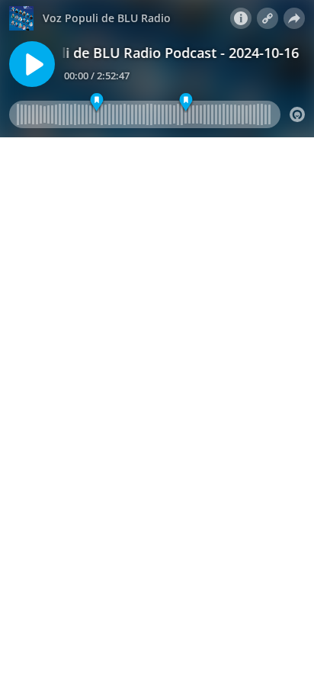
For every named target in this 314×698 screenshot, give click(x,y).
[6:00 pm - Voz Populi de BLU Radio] (185, 102)
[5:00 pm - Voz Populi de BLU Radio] (97, 102)
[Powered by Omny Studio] (297, 114)
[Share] (294, 18)
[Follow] (267, 18)
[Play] (32, 64)
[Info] (241, 18)
